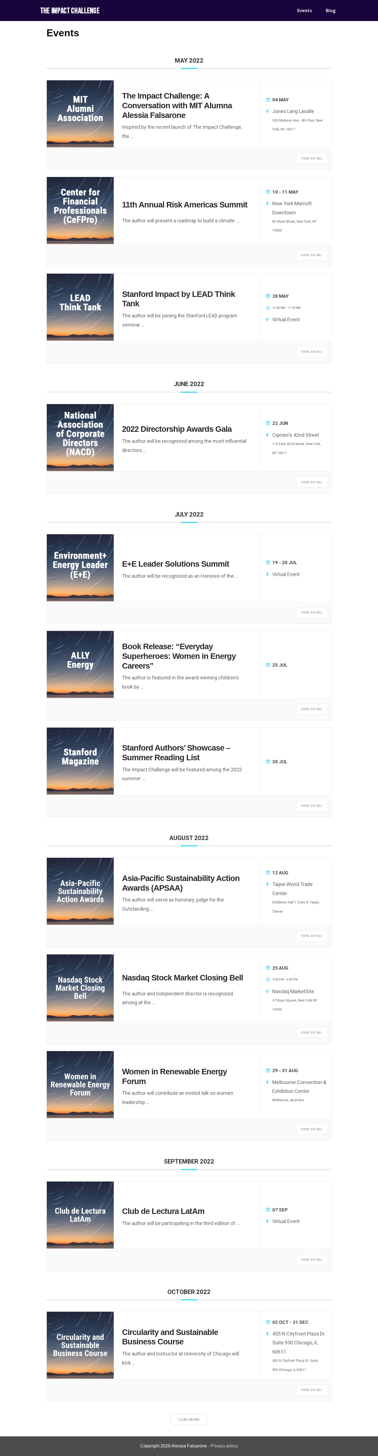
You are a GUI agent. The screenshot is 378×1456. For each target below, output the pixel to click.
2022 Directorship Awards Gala (177, 429)
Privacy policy (224, 1446)
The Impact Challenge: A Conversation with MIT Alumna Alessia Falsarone (177, 105)
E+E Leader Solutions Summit (175, 563)
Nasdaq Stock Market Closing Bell (182, 977)
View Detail (311, 158)
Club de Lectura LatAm (163, 1211)
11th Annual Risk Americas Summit (184, 204)
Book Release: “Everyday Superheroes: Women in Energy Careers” (179, 656)
